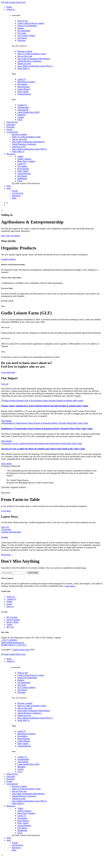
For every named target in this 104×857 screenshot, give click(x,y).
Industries (21, 115)
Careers (20, 117)
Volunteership (23, 107)
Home (9, 7)
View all (4, 384)
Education (10, 124)
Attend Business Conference (29, 61)
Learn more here (8, 372)
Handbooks (22, 178)
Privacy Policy (12, 622)
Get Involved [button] (12, 132)
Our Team (21, 33)
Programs (21, 40)
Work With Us (23, 68)
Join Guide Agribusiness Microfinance (33, 58)
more (3, 235)
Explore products (8, 259)
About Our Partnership (27, 26)
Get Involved (17, 193)
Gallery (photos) (24, 159)
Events (9, 129)
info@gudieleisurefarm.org (12, 642)
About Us (10, 596)
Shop (8, 186)
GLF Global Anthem (26, 35)
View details (6, 421)
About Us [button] (10, 9)
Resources (16, 195)
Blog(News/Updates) (26, 82)
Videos (20, 156)
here (84, 568)
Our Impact (22, 38)
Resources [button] (10, 154)
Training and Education (11, 532)
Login (9, 604)
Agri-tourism (22, 110)
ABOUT (12, 645)
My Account (11, 617)
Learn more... (70, 586)
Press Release (23, 168)
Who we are (22, 21)
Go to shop (6, 511)
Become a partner (24, 51)
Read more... (6, 554)
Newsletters (22, 84)
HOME (4, 645)
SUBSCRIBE (33, 573)
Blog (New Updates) (26, 161)
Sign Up (10, 606)
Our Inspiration (23, 30)
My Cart (10, 627)
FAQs (19, 119)
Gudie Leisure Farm (21, 649)
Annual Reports (24, 94)
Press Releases (23, 87)
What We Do (12, 122)
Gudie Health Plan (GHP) (28, 112)
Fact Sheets (22, 176)
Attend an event (24, 63)
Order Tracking (13, 619)
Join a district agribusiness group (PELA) (35, 66)
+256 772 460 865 (9, 640)
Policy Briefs (22, 91)
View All (5, 527)
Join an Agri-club (24, 56)
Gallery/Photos (23, 89)
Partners (20, 28)
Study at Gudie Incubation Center (31, 54)
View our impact (13, 235)
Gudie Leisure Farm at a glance (30, 23)
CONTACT (21, 645)
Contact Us (22, 105)
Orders (9, 601)
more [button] (8, 188)
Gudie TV (21, 79)
